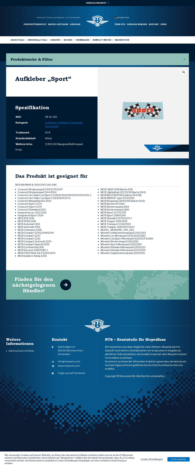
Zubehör (55, 40)
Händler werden (137, 24)
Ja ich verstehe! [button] (178, 459)
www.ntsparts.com (69, 365)
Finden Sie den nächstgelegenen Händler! (33, 285)
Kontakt (154, 24)
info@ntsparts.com (69, 361)
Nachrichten (122, 40)
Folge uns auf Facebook (71, 373)
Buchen (68, 40)
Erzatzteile (17, 40)
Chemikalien (82, 40)
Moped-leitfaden (58, 24)
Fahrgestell (51, 126)
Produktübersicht (35, 24)
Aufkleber (51, 122)
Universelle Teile (37, 40)
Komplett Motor (102, 40)
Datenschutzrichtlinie (21, 350)
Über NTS (120, 24)
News (164, 24)
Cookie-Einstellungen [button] (152, 459)
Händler (75, 24)
